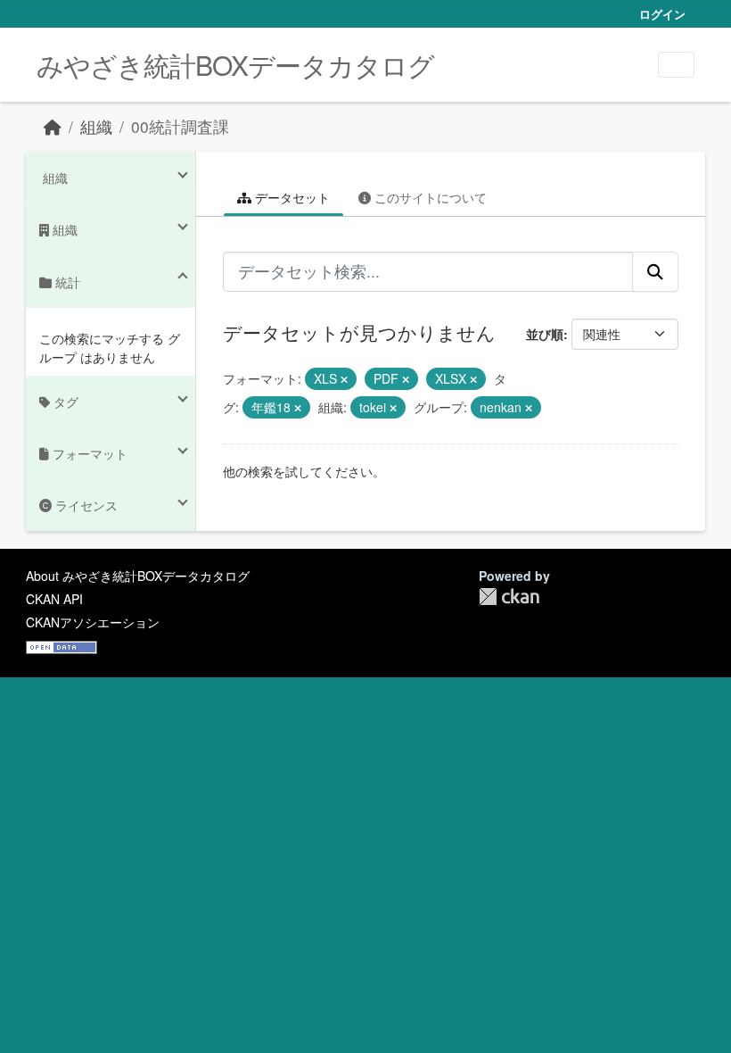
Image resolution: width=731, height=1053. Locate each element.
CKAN (509, 596)
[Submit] (655, 271)
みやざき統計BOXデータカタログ (235, 65)
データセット (290, 197)
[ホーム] (53, 126)
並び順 (544, 334)
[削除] (344, 379)
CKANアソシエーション (93, 622)
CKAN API (54, 599)
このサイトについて (429, 197)
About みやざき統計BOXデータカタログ (138, 576)
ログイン (662, 13)
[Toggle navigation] (676, 65)
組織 (96, 126)
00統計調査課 (180, 126)
